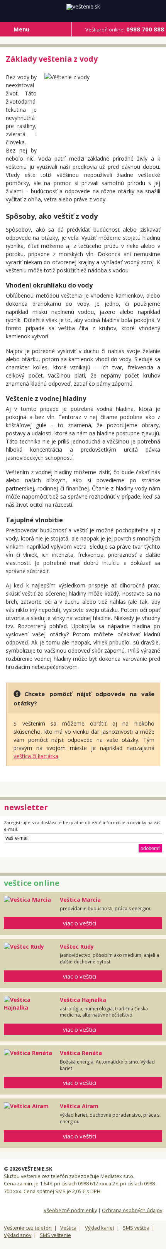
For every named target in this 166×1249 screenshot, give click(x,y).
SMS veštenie (55, 1235)
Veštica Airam (79, 1106)
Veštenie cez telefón (28, 1227)
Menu (21, 29)
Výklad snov (17, 1235)
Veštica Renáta (81, 1053)
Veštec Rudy (77, 946)
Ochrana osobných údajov (132, 1210)
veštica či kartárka (36, 756)
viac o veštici (79, 923)
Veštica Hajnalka (83, 999)
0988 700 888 (124, 29)
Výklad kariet (99, 1227)
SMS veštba (136, 1227)
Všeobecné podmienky (70, 1210)
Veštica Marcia (80, 899)
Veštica (68, 1227)
